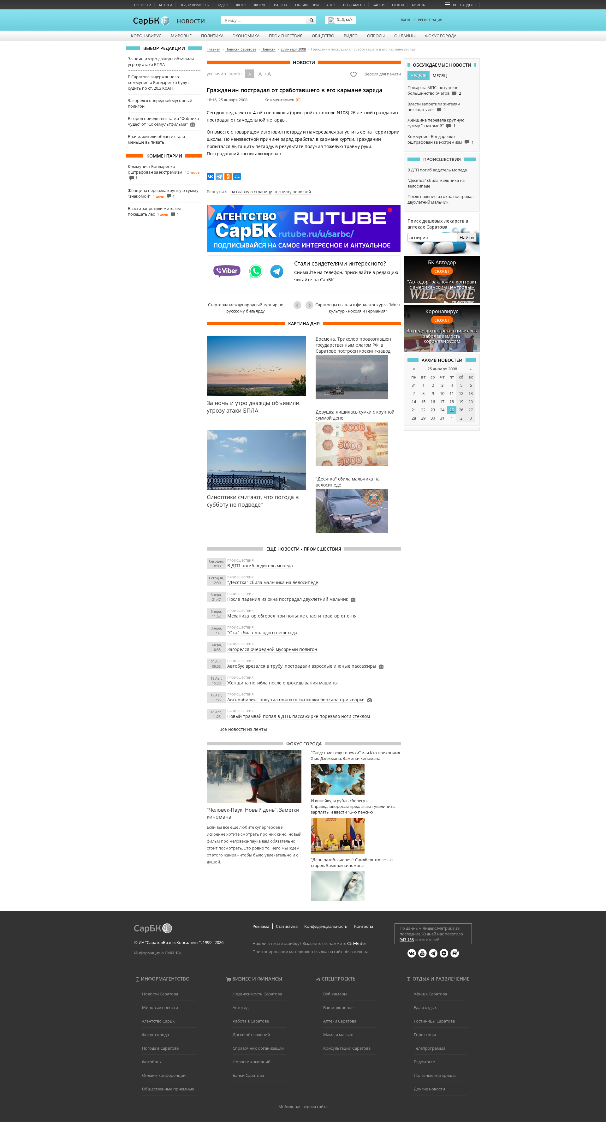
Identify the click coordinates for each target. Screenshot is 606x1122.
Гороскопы (425, 1034)
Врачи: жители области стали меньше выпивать (156, 139)
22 (423, 410)
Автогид (240, 1007)
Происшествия (285, 36)
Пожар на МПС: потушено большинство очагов (433, 90)
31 (442, 418)
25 (451, 410)
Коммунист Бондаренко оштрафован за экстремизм (155, 169)
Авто (331, 5)
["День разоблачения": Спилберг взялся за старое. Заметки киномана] (356, 886)
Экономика (246, 36)
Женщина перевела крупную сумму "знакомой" (436, 122)
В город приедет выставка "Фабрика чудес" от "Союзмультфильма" (163, 121)
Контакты (363, 926)
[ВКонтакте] (210, 176)
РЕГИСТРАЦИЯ (430, 19)
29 (423, 418)
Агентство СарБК (158, 1021)
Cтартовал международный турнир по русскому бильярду (245, 308)
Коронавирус (146, 36)
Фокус (260, 5)
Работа (281, 5)
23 (433, 410)
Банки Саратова (248, 1075)
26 (461, 410)
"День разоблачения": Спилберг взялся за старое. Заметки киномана (352, 862)
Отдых (398, 5)
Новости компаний (251, 1062)
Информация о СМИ (154, 953)
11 (451, 393)
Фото (241, 5)
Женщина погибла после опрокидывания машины (282, 683)
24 (442, 410)
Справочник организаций (258, 1048)
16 (433, 401)
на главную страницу (251, 191)
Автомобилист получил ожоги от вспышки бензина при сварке (296, 699)
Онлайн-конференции (164, 1075)
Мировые (181, 36)
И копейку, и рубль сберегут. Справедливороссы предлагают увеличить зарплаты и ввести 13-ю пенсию (353, 806)
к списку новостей (293, 191)
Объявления (307, 5)
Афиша (418, 5)
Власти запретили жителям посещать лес (154, 211)
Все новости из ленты (243, 729)
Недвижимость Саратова (257, 994)
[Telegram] (219, 176)
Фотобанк (152, 1062)
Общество (323, 36)
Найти (467, 237)
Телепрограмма (429, 1048)
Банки (378, 5)
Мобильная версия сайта (303, 1106)
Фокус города (440, 36)
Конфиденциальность (326, 926)
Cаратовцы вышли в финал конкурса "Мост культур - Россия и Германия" (357, 308)
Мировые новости (160, 1007)
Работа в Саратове (251, 1021)
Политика (212, 36)
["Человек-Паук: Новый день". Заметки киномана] (254, 776)
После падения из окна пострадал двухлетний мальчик (287, 599)
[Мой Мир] (237, 176)
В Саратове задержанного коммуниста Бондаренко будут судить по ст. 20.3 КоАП (158, 82)
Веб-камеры (354, 5)
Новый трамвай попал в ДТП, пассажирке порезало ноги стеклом (298, 716)
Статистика (287, 926)
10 (442, 393)
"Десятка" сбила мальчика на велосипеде (272, 582)
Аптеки (165, 5)
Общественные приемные (168, 1089)
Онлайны (405, 36)
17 (442, 401)
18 (451, 401)
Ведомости (424, 1062)
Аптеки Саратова (339, 1021)
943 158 (407, 939)
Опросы (376, 36)
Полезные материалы (435, 1075)
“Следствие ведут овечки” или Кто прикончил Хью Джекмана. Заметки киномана (355, 755)
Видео (223, 5)
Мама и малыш (338, 1034)
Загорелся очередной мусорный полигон (272, 649)
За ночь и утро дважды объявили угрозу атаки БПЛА (161, 61)
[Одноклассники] (228, 176)
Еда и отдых (425, 1007)
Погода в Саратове (160, 1048)
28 (414, 418)
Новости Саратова (160, 994)
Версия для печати (383, 74)
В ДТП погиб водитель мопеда (260, 566)
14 (414, 401)
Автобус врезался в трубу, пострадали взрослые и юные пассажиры (301, 666)
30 (433, 418)
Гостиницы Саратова (434, 1021)
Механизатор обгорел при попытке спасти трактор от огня (292, 616)
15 (423, 401)
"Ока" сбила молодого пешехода (262, 633)
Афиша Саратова (430, 994)
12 (461, 393)
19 (461, 401)
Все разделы (464, 5)
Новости (142, 5)
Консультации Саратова (347, 1048)
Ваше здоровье (338, 1007)
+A (259, 73)
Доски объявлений (251, 1034)
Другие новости (429, 1089)
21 (414, 410)
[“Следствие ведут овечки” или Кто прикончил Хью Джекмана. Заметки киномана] (356, 779)
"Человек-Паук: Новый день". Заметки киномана (253, 813)
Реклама (260, 926)
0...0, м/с (345, 19)
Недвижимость (194, 5)
